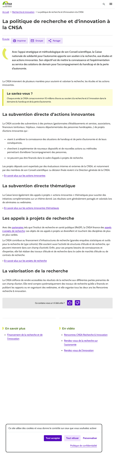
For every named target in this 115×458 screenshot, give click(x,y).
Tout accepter (53, 438)
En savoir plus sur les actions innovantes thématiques (31, 207)
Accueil (5, 12)
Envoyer (39, 40)
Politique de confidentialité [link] (83, 445)
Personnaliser (90, 438)
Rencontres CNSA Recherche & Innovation (86, 334)
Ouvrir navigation (111, 4)
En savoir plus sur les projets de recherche (25, 260)
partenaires (18, 227)
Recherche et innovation (23, 12)
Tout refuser (72, 438)
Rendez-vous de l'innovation (79, 350)
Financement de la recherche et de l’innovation (25, 336)
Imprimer (21, 40)
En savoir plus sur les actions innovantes (24, 175)
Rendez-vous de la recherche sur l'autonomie (81, 342)
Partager (56, 40)
